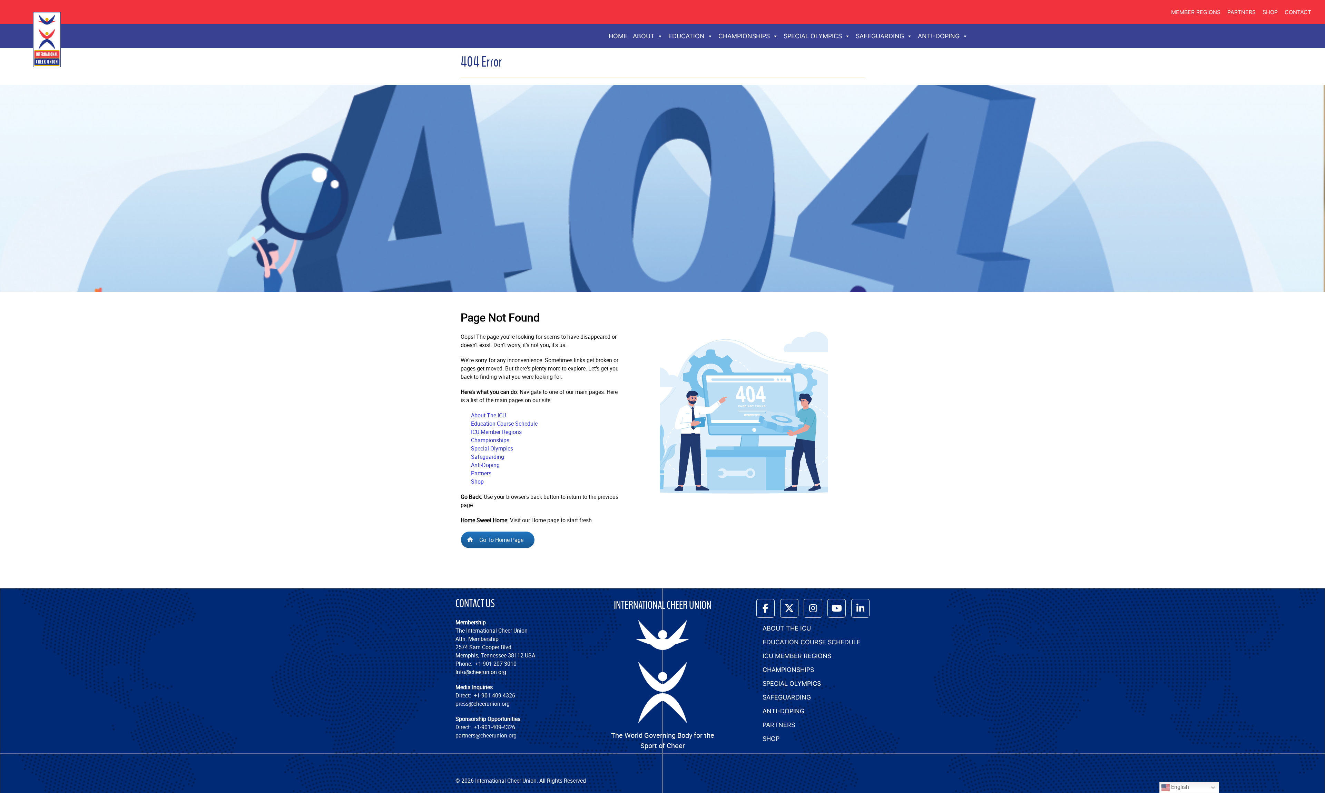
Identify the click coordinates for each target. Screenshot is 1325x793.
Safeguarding (487, 456)
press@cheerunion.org (482, 703)
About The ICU (488, 415)
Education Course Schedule (504, 423)
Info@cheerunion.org (480, 672)
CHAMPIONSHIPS (744, 36)
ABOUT (644, 36)
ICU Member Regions (496, 432)
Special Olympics (492, 448)
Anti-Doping (485, 465)
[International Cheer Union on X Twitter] (789, 608)
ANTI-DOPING (939, 36)
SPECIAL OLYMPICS (813, 36)
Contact (1298, 12)
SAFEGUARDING (880, 36)
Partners (1241, 12)
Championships (490, 440)
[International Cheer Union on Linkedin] (860, 608)
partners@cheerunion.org (486, 735)
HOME (618, 36)
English (1179, 787)
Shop (1270, 12)
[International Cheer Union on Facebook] (765, 608)
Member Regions (1195, 12)
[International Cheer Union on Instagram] (813, 608)
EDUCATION (686, 36)
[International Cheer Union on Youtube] (836, 608)
